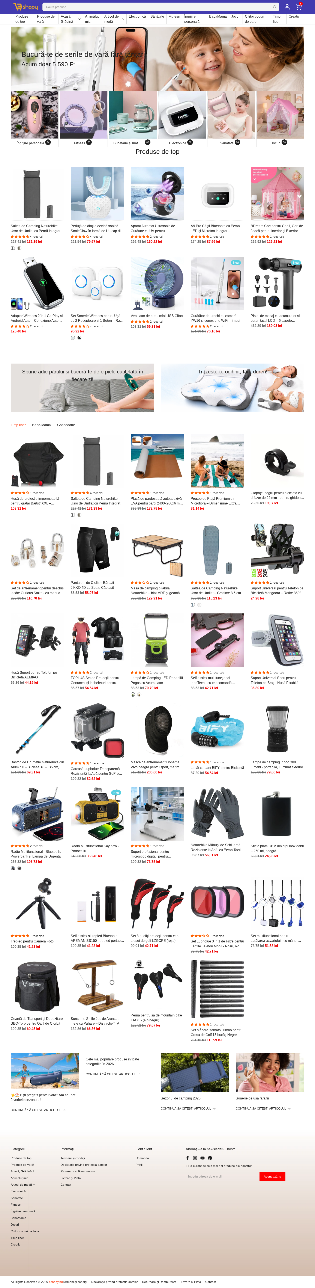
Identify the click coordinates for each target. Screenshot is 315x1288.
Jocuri (235, 16)
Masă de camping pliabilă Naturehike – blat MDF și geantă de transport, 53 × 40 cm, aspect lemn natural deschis (155, 591)
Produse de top (21, 19)
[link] (157, 59)
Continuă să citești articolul (36, 1110)
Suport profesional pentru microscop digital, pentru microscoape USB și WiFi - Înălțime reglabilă (151, 854)
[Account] (287, 7)
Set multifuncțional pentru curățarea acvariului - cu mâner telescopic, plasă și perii (274, 938)
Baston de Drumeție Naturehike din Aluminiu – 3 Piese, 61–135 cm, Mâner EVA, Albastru (37, 765)
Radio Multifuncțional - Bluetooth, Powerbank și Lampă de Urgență (36, 854)
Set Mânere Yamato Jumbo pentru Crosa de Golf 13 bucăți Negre (216, 1032)
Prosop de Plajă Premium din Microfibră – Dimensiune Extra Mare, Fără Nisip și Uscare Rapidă (217, 501)
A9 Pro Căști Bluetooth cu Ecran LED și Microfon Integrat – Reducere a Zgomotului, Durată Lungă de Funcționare (215, 228)
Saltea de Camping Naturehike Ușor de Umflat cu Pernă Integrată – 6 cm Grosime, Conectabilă (36, 228)
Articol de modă (111, 19)
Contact (66, 1184)
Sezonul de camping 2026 (181, 1098)
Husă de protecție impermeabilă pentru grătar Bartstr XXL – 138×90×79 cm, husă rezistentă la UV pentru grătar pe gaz (36, 501)
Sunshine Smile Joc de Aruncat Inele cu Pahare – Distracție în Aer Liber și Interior (96, 1021)
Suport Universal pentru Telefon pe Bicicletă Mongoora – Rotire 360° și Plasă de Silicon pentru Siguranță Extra (277, 591)
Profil (139, 1164)
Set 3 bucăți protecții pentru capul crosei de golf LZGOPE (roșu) (156, 938)
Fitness (174, 16)
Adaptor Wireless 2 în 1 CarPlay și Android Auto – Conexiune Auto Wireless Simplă (37, 318)
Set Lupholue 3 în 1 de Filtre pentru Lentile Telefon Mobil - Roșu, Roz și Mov (217, 944)
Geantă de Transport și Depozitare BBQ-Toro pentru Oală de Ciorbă (37, 1021)
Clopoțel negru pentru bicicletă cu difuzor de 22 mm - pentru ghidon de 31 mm (276, 495)
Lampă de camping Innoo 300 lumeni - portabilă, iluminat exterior (277, 764)
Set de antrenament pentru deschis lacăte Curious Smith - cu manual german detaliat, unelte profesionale (37, 591)
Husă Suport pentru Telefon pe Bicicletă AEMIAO (34, 675)
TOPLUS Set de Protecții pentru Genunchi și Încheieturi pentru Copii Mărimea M (95, 680)
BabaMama (218, 16)
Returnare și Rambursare (78, 1171)
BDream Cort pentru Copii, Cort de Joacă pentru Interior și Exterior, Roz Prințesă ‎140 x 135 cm (277, 228)
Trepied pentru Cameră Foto (32, 941)
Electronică (137, 16)
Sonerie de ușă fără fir (252, 1098)
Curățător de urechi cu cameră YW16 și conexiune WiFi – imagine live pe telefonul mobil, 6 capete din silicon (217, 318)
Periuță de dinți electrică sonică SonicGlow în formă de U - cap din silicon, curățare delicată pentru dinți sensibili (97, 228)
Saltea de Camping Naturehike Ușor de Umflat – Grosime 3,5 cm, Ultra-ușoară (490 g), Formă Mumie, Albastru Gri (216, 591)
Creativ (294, 16)
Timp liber (276, 19)
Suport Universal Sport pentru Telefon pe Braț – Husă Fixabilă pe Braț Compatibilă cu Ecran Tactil (277, 680)
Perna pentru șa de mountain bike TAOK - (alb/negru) (156, 1017)
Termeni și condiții (73, 1158)
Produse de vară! (46, 19)
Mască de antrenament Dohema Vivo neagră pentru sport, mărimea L (157, 765)
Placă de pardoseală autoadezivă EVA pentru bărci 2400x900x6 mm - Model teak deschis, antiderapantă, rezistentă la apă (157, 501)
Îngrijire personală (192, 19)
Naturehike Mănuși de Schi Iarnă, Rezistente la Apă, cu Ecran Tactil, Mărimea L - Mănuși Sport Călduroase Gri (216, 847)
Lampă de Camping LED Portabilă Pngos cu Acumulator (157, 680)
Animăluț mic (92, 19)
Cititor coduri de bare (254, 19)
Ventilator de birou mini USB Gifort (157, 316)
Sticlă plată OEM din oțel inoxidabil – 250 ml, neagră (277, 848)
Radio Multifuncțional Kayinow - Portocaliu (95, 848)
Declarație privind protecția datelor (84, 1164)
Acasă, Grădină (67, 19)
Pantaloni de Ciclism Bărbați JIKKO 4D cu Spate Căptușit (92, 585)
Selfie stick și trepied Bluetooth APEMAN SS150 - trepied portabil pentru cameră (96, 938)
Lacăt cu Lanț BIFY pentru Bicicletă (217, 768)
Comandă (142, 1158)
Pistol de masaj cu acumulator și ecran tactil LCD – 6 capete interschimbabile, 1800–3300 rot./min (275, 318)
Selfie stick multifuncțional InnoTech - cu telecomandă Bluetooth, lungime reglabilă (212, 680)
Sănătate (157, 16)
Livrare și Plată (71, 1178)
